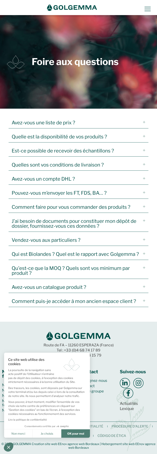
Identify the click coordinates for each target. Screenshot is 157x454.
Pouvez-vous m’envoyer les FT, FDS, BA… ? (59, 193)
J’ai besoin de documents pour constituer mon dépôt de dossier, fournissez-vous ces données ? (74, 223)
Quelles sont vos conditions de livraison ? (58, 165)
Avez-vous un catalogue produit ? (49, 287)
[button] (78, 122)
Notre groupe (92, 391)
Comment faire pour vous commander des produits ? (71, 207)
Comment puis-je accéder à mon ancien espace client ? (74, 301)
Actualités (129, 403)
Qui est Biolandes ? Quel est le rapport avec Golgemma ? (75, 254)
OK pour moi (75, 433)
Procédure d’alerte (130, 426)
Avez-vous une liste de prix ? (43, 123)
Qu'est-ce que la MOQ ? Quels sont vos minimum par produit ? (71, 270)
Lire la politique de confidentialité (27, 419)
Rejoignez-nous (94, 380)
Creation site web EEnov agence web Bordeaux (65, 444)
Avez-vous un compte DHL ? (43, 179)
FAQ (84, 396)
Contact (88, 386)
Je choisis (47, 433)
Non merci (18, 433)
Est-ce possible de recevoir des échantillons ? (63, 151)
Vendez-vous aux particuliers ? (46, 240)
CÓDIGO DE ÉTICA (112, 436)
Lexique (127, 408)
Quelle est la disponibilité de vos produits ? (59, 137)
